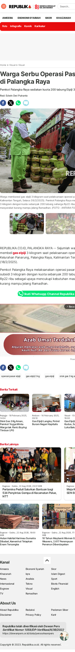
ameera (7, 17)
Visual (12, 65)
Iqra (28, 573)
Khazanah (5, 573)
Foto (4, 26)
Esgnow (4, 588)
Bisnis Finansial (59, 583)
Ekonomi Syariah (29, 17)
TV (1, 593)
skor (48, 17)
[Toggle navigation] (3, 6)
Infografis (15, 26)
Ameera (4, 568)
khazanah (63, 17)
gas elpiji (19, 253)
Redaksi (30, 609)
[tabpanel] (27, 223)
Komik (28, 26)
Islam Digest (58, 573)
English (55, 588)
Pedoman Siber (59, 609)
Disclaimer (6, 614)
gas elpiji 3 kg (33, 376)
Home (3, 65)
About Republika (9, 609)
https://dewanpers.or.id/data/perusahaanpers (28, 633)
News (3, 578)
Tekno (29, 583)
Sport (54, 578)
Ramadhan (32, 593)
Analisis (30, 578)
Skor (53, 568)
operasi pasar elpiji (10, 376)
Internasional (7, 583)
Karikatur (40, 26)
